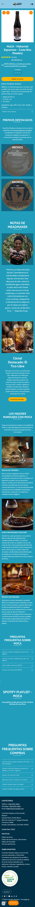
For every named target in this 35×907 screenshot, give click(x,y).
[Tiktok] (16, 896)
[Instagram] (14, 896)
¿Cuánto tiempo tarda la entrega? (13, 784)
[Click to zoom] (31, 12)
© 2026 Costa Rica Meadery (11, 899)
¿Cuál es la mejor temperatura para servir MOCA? (15, 653)
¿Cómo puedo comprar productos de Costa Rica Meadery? (16, 763)
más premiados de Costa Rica (22, 130)
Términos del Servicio (8, 844)
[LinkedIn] (11, 896)
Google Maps (6, 829)
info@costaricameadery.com (15, 809)
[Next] (8, 12)
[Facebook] (2, 896)
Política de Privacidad (8, 842)
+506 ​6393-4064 (15, 806)
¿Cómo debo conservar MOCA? (12, 665)
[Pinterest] (6, 896)
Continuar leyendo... (17, 399)
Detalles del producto (9, 111)
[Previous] (4, 12)
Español (7, 892)
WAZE (13, 829)
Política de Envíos (7, 837)
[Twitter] (4, 896)
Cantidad (17, 70)
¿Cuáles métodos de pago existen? (13, 789)
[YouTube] (9, 896)
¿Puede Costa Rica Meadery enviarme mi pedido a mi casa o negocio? (15, 769)
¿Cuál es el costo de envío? (11, 775)
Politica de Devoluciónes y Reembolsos (14, 839)
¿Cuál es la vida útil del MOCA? (12, 670)
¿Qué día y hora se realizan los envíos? (14, 779)
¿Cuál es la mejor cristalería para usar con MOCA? (15, 659)
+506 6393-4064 (14, 804)
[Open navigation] (2, 4)
